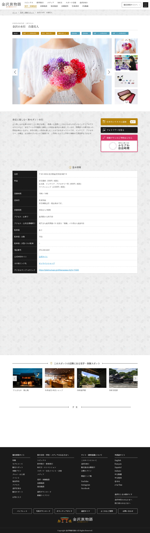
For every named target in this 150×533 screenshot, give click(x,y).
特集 (14, 460)
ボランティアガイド (64, 511)
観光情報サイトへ (131, 5)
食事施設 (43, 6)
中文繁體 (118, 474)
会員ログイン (86, 471)
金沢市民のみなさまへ (123, 500)
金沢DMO (84, 3)
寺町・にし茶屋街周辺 (29, 33)
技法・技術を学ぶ (47, 33)
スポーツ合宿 (71, 3)
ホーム (14, 12)
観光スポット (17, 467)
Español (118, 467)
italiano (118, 471)
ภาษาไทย (118, 485)
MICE (60, 3)
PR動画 (85, 6)
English (118, 460)
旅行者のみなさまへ (122, 503)
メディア (50, 3)
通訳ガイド (85, 511)
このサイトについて (89, 460)
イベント (15, 478)
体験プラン (16, 471)
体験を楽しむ (62, 33)
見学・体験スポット (27, 12)
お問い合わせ (128, 511)
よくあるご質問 (107, 511)
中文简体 (118, 478)
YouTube (85, 481)
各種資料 (64, 6)
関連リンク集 (86, 476)
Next (135, 378)
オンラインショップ (47, 263)
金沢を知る (16, 488)
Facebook (85, 488)
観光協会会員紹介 (88, 467)
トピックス (28, 3)
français (118, 464)
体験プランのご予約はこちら (119, 137)
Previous (14, 378)
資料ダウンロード (44, 492)
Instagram (85, 485)
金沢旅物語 (11, 4)
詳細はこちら (27, 380)
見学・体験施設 (30, 6)
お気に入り (16, 497)
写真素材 (75, 6)
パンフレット (22, 511)
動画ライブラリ (43, 495)
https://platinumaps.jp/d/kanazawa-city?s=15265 (59, 270)
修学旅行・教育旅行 (45, 464)
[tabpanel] (62, 71)
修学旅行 (40, 3)
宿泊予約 (15, 481)
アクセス (15, 485)
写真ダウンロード (43, 511)
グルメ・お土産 (18, 474)
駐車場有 (74, 33)
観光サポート (17, 492)
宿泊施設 (54, 6)
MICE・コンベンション (46, 467)
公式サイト (43, 256)
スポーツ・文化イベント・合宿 (49, 471)
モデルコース (17, 464)
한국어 (117, 481)
